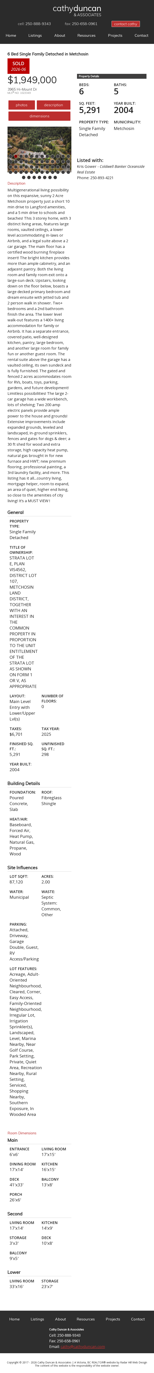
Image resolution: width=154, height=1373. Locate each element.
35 (63, 167)
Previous (10, 148)
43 (42, 172)
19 (42, 162)
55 (55, 177)
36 (68, 167)
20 (47, 162)
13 (10, 162)
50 (29, 177)
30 (37, 167)
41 (31, 172)
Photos (21, 104)
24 (68, 162)
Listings (35, 35)
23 (63, 162)
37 (10, 172)
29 (31, 167)
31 (42, 167)
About (59, 35)
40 (26, 172)
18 (37, 162)
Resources (86, 35)
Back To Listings (100, 148)
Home (11, 35)
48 (68, 172)
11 (63, 156)
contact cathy (125, 23)
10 (58, 156)
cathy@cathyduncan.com (83, 1346)
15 (21, 162)
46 (58, 172)
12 (68, 156)
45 (52, 172)
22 (58, 162)
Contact (141, 35)
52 (39, 177)
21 (52, 162)
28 (26, 167)
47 (63, 172)
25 (10, 167)
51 (34, 177)
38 (16, 172)
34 (58, 167)
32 (47, 167)
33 (52, 167)
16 (26, 162)
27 (21, 167)
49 (24, 177)
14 (16, 162)
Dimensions (39, 116)
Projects (115, 35)
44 (47, 172)
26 (16, 167)
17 (31, 162)
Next (68, 148)
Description (53, 104)
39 (21, 172)
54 (50, 177)
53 (45, 177)
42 (37, 172)
